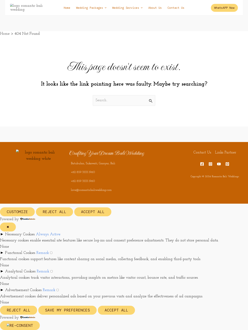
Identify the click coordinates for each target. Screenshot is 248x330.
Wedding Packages (89, 8)
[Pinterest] (227, 164)
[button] (104, 7)
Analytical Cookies (20, 271)
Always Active (48, 234)
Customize (17, 211)
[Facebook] (202, 164)
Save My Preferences (67, 310)
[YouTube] (219, 164)
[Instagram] (210, 164)
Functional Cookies (20, 253)
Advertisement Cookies (23, 290)
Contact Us (176, 8)
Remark (42, 253)
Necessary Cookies (20, 234)
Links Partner (225, 152)
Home (67, 8)
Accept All (93, 211)
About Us (155, 8)
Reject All (54, 211)
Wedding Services (125, 8)
